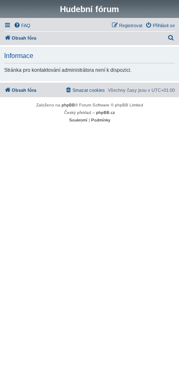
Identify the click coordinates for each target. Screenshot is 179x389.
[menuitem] (22, 25)
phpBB (68, 105)
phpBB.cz (105, 112)
